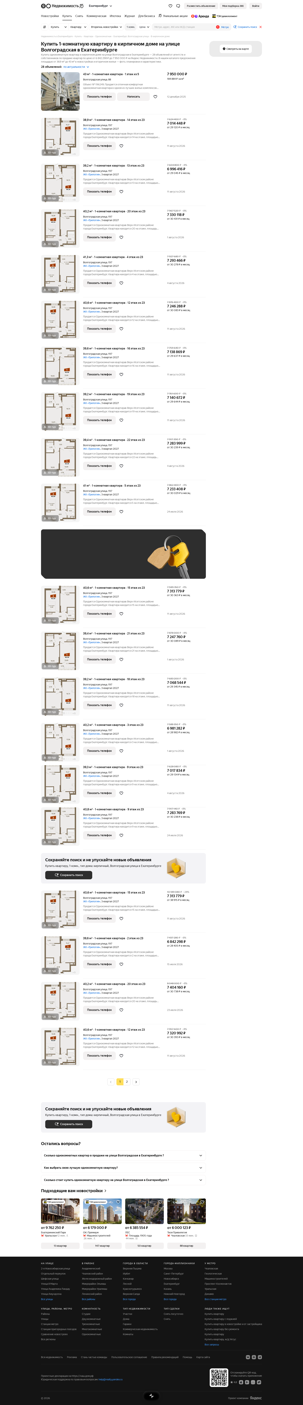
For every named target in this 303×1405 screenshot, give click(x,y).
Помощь (187, 1357)
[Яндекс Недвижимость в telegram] (260, 1357)
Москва (168, 1268)
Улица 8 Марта (49, 1283)
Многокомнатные (92, 1329)
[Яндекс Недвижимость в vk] (248, 1357)
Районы (45, 1314)
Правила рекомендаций (165, 1357)
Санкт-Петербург (174, 1273)
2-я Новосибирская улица (55, 1268)
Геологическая (213, 1273)
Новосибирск (171, 1278)
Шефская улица (50, 1278)
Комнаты (128, 1334)
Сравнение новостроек (54, 1334)
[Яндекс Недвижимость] (62, 6)
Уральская (210, 1288)
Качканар (128, 1278)
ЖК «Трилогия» (91, 128)
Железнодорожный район (97, 1278)
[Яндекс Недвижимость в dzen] (254, 1357)
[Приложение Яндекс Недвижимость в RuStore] (259, 1382)
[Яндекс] (256, 1398)
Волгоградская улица (95, 79)
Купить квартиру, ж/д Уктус (220, 1339)
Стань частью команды (94, 1357)
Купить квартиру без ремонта (222, 1329)
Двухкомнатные (91, 1319)
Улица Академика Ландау (55, 1288)
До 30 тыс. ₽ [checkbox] (56, 559)
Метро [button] (225, 27)
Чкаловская (211, 1268)
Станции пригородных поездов (59, 1329)
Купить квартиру (214, 1314)
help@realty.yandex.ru (111, 1379)
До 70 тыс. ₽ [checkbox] (103, 559)
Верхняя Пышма (132, 1268)
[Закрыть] (260, 27)
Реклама (72, 1357)
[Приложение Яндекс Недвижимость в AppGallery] (253, 1382)
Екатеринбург (172, 1283)
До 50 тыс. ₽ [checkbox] (79, 559)
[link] (255, 6)
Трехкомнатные (91, 1324)
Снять (167, 1319)
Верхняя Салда (131, 1294)
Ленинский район (92, 1294)
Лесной (127, 1283)
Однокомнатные (91, 1334)
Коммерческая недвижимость (140, 1329)
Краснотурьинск (132, 1288)
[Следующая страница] (136, 1081)
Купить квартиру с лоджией (221, 1319)
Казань (168, 1288)
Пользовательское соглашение (129, 1357)
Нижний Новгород (174, 1294)
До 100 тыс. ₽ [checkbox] (127, 559)
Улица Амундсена (51, 1294)
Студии (86, 1314)
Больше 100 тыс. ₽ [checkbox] (60, 569)
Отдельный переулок (53, 1273)
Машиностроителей (216, 1278)
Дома (126, 1319)
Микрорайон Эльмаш (94, 1283)
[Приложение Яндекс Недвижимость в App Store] (241, 1382)
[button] (178, 6)
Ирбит (126, 1273)
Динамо (209, 1294)
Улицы (44, 1319)
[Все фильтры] (44, 26)
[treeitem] (51, 16)
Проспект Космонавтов (218, 1283)
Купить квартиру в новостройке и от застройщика (233, 1324)
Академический (91, 1268)
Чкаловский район (92, 1273)
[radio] (126, 1081)
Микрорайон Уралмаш (94, 1288)
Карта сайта (203, 1357)
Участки (127, 1314)
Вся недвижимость (52, 1357)
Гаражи (127, 1324)
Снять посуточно (173, 1314)
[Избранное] (170, 6)
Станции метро (49, 1324)
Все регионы (48, 1339)
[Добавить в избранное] (155, 96)
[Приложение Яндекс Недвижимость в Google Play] (247, 1382)
